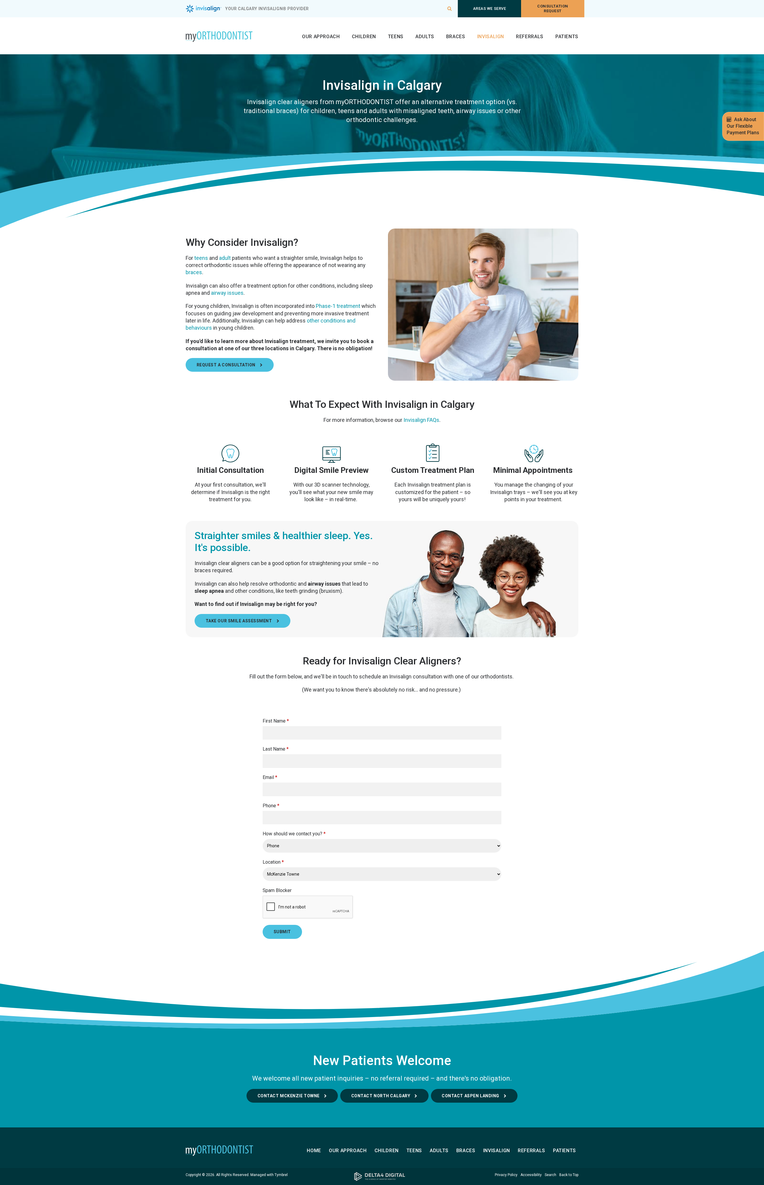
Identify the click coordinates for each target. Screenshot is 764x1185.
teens (201, 258)
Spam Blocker (277, 890)
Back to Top (568, 1175)
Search (550, 1175)
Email (270, 777)
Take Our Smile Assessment (239, 620)
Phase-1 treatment (338, 306)
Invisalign (490, 36)
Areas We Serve (489, 8)
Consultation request (552, 8)
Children (364, 36)
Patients (566, 36)
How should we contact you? (294, 834)
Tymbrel (281, 1175)
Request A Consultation (226, 364)
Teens (395, 36)
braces (194, 272)
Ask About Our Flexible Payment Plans (743, 126)
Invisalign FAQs (421, 420)
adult (225, 258)
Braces (455, 36)
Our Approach (321, 36)
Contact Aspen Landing (470, 1095)
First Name (276, 721)
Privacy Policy (506, 1175)
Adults (424, 36)
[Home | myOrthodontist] (230, 1150)
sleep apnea (209, 591)
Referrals (529, 36)
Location (273, 862)
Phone (271, 805)
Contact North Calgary (380, 1095)
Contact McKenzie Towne (289, 1095)
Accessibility (531, 1175)
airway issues (227, 293)
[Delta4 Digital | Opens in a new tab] (382, 1176)
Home (314, 1150)
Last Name (276, 749)
